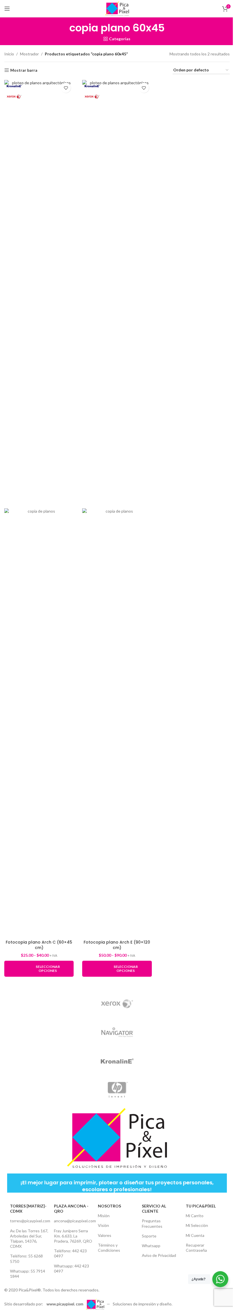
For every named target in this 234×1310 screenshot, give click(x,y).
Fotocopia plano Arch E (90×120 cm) (117, 945)
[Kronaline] (117, 1061)
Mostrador (29, 53)
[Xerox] (117, 1004)
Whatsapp (151, 1245)
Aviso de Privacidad (159, 1255)
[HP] (117, 1089)
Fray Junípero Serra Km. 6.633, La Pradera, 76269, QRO (73, 1235)
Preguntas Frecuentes (152, 1223)
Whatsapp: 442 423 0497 (71, 1268)
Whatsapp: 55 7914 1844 (27, 1274)
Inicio (9, 53)
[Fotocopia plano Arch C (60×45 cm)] (39, 293)
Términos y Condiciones (109, 1248)
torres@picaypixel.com (29, 1220)
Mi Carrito (194, 1215)
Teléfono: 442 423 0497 (70, 1253)
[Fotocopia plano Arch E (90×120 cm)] (117, 293)
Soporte (149, 1235)
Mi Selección (197, 1225)
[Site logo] (117, 8)
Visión (103, 1225)
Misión (104, 1215)
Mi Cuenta (195, 1235)
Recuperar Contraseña (196, 1248)
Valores (104, 1235)
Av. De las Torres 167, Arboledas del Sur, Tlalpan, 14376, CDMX (29, 1238)
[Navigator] (117, 1032)
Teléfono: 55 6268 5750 (26, 1258)
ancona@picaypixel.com (73, 1220)
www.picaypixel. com (65, 1303)
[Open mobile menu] (7, 8)
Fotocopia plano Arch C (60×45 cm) (39, 945)
